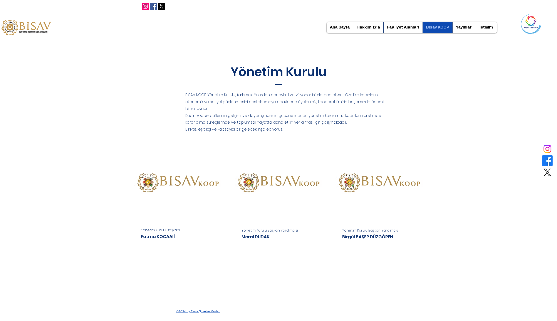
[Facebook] (153, 6)
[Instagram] (145, 6)
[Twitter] (547, 172)
